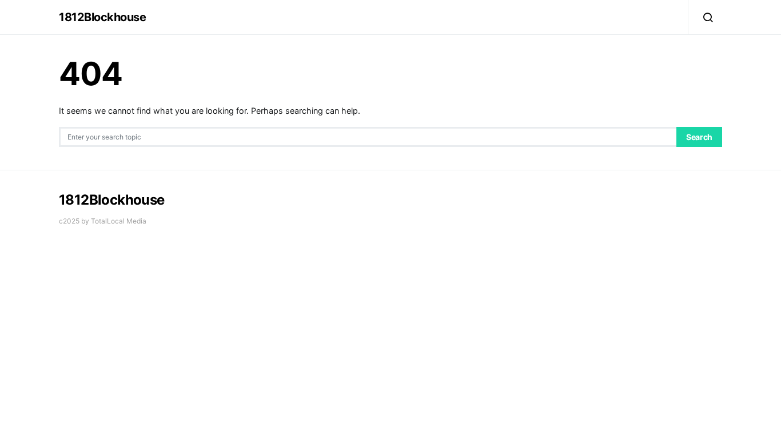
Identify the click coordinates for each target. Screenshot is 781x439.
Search (699, 137)
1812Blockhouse (102, 17)
